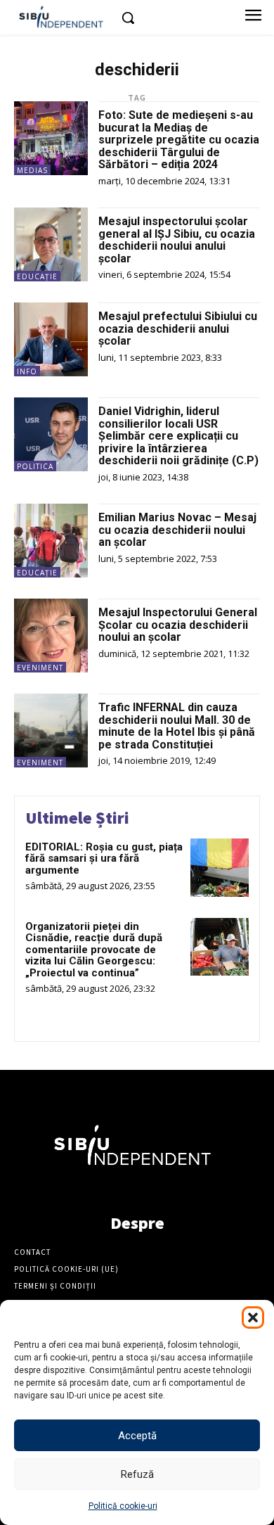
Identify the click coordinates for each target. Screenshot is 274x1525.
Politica (35, 466)
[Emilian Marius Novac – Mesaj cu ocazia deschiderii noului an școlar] (51, 541)
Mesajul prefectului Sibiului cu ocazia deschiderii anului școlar (177, 328)
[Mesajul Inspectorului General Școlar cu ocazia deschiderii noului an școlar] (51, 635)
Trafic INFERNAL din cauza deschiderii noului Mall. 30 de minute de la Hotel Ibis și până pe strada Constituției (176, 726)
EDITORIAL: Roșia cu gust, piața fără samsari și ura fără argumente (104, 858)
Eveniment (40, 667)
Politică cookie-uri (123, 1506)
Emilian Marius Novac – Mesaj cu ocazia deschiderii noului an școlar (177, 530)
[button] (253, 1317)
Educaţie (37, 276)
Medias (32, 170)
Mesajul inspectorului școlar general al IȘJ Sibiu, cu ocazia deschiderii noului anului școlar (176, 240)
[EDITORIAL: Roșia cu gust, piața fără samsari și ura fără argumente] (219, 867)
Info (27, 371)
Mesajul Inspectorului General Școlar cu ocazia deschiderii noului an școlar (177, 625)
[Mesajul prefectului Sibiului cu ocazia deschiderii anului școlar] (51, 339)
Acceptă (137, 1435)
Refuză (137, 1474)
